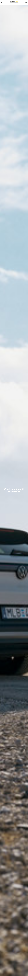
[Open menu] (1, 2)
